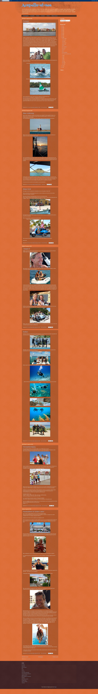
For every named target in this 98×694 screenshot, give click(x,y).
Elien (22, 668)
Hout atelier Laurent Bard (25, 672)
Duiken (25, 332)
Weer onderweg (28, 113)
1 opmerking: (43, 184)
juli (62, 55)
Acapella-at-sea (36, 5)
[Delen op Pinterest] (52, 107)
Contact (43, 15)
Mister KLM (27, 189)
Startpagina (25, 15)
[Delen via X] (50, 107)
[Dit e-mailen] (48, 107)
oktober (63, 41)
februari (63, 62)
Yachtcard (23, 682)
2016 (62, 33)
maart (63, 61)
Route (37, 15)
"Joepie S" (26, 249)
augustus (63, 44)
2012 (62, 65)
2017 (62, 31)
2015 (62, 34)
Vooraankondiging (29, 447)
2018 (62, 30)
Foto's (48, 15)
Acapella (32, 15)
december (63, 38)
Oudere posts (55, 656)
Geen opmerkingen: (44, 107)
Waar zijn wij (54, 15)
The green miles (24, 680)
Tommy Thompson (24, 681)
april (62, 59)
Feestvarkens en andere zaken (33, 511)
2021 (62, 26)
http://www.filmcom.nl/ (26, 97)
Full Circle (23, 671)
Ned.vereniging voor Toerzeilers (26, 676)
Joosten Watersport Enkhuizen (26, 673)
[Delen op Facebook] (51, 107)
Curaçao (26, 21)
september (63, 42)
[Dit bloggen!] (49, 107)
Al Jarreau (23, 664)
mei (62, 58)
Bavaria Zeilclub (24, 667)
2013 (62, 37)
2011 (62, 67)
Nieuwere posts (25, 656)
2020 (62, 27)
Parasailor (23, 677)
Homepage (40, 656)
